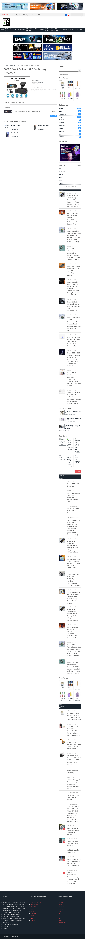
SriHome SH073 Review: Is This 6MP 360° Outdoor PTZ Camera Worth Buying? (74, 760)
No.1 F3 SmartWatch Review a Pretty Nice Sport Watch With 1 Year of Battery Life (73, 878)
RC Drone (69, 122)
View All (79, 165)
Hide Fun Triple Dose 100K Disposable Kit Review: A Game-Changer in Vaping (27, 15)
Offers (7, 102)
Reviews (21, 102)
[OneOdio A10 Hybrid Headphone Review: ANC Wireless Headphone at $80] (62, 858)
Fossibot (61, 909)
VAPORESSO (34, 904)
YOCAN (61, 174)
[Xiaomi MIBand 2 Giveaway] (62, 483)
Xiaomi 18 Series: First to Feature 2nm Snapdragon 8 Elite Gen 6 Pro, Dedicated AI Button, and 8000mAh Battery (74, 236)
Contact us (6, 914)
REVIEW (65, 29)
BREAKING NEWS (8, 29)
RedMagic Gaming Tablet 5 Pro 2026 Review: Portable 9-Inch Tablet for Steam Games (73, 563)
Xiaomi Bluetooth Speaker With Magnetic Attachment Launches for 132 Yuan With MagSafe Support (74, 379)
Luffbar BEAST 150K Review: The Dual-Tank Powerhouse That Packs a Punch (74, 716)
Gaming (69, 131)
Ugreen (61, 925)
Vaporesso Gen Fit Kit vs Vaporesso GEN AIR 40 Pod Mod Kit (73, 426)
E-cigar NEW (69, 117)
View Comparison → (70, 414)
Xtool (60, 177)
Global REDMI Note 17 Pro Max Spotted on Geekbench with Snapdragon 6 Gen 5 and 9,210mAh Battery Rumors (74, 398)
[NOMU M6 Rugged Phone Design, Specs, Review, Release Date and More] (62, 492)
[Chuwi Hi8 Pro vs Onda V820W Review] (62, 507)
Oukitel (60, 920)
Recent (61, 704)
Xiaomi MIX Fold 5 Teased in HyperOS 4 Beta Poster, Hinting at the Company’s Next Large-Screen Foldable (73, 359)
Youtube (5, 928)
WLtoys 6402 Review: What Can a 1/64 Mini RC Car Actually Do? (74, 745)
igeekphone (15, 936)
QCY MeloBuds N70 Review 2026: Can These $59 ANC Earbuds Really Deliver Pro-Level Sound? (73, 597)
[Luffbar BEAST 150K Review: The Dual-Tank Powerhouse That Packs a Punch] (62, 712)
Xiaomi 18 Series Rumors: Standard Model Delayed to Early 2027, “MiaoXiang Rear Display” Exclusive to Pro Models (73, 288)
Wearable (69, 125)
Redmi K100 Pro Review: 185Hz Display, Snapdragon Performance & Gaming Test (72, 218)
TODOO (33, 920)
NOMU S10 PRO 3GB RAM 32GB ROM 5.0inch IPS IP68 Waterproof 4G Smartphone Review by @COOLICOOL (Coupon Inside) (73, 527)
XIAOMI (61, 190)
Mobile (69, 108)
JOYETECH (69, 137)
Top (60, 708)
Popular (61, 475)
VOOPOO (33, 907)
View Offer (54, 116)
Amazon (16, 29)
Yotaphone (62, 172)
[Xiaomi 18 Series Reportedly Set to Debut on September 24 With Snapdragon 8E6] (62, 301)
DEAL (76, 29)
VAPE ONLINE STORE (37, 902)
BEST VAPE (46, 29)
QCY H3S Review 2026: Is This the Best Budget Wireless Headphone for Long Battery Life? (73, 580)
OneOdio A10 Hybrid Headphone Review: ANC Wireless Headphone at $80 (74, 862)
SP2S (32, 916)
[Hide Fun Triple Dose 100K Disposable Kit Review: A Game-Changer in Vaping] (62, 725)
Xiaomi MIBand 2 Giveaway (73, 485)
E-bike (69, 128)
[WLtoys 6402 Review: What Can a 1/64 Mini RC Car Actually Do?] (62, 741)
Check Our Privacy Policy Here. (11, 916)
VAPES (41, 29)
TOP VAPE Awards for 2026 (31, 29)
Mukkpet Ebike (62, 922)
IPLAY (32, 918)
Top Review (62, 477)
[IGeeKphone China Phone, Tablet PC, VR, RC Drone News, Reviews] (6, 22)
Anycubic (61, 916)
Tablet (69, 111)
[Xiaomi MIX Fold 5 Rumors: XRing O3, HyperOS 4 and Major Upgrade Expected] (62, 265)
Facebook (5, 926)
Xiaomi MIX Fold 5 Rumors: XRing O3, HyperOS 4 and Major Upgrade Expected (73, 271)
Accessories (40, 82)
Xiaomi (23, 122)
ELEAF (69, 134)
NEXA (32, 911)
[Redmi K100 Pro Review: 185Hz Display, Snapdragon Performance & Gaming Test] (62, 212)
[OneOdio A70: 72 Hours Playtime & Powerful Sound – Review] (62, 827)
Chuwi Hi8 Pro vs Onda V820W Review (73, 511)
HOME (2, 29)
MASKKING (34, 913)
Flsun (60, 913)
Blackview (61, 907)
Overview (14, 102)
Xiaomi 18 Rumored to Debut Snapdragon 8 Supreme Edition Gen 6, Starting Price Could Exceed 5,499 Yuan (74, 324)
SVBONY (61, 902)
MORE (71, 29)
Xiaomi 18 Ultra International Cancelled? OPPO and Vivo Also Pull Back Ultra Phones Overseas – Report (73, 254)
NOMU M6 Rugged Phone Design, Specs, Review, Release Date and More (73, 497)
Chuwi (60, 904)
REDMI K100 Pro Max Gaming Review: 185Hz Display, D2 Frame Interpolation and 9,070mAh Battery (73, 201)
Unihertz (61, 911)
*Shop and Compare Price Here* (12, 924)
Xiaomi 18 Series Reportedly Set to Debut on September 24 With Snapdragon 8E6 (74, 306)
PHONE (22, 29)
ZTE (60, 169)
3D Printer (69, 120)
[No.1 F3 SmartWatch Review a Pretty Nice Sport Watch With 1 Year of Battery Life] (62, 871)
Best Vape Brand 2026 (54, 29)
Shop (80, 29)
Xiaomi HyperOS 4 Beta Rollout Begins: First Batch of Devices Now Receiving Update (74, 341)
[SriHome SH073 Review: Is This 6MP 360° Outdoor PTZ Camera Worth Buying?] (62, 754)
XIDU (60, 180)
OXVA (32, 909)
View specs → (14, 129)
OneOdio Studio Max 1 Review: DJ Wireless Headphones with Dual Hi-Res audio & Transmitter (73, 847)
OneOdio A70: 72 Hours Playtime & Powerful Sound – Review (73, 831)
